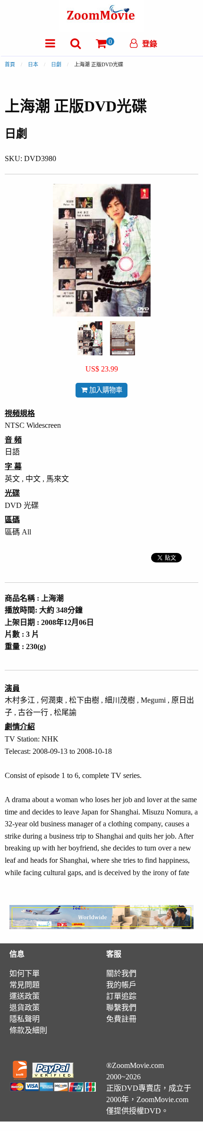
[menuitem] (50, 43)
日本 (33, 64)
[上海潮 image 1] (89, 338)
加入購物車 (104, 390)
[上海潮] (89, 338)
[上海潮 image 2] (122, 338)
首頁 (10, 64)
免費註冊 (121, 1019)
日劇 (56, 64)
